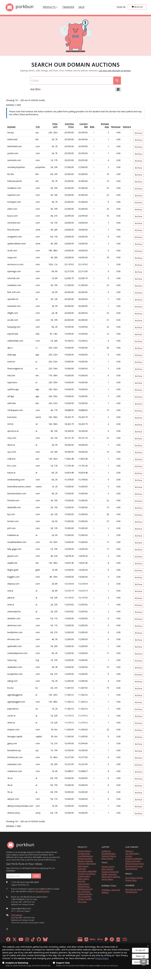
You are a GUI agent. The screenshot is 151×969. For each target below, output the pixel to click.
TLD (38, 126)
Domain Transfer (85, 899)
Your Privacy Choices (134, 878)
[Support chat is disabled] (143, 961)
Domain (11, 126)
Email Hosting (83, 884)
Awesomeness (131, 869)
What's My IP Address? (111, 876)
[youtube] (21, 940)
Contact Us (106, 851)
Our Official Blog (132, 853)
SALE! (81, 7)
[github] (39, 940)
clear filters (35, 89)
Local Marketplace (85, 856)
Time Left (55, 125)
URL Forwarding (84, 896)
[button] (7, 929)
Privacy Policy (101, 958)
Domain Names (84, 851)
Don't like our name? (133, 889)
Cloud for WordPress (86, 874)
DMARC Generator (109, 874)
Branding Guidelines (133, 858)
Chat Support (16, 915)
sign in (121, 7)
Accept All (140, 950)
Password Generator (110, 871)
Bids (92, 126)
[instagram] (27, 940)
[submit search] (117, 81)
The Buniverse (131, 892)
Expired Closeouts (85, 861)
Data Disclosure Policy (134, 863)
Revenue (115, 126)
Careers (128, 856)
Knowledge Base (42, 891)
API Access (82, 901)
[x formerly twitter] (14, 940)
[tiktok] (33, 940)
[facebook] (8, 940)
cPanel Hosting (84, 876)
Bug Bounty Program (134, 866)
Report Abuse (107, 858)
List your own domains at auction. (115, 70)
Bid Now (138, 133)
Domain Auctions (85, 858)
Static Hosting (83, 879)
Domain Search (108, 866)
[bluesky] (45, 940)
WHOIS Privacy (84, 886)
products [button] (49, 7)
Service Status (107, 879)
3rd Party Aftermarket (87, 863)
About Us (129, 851)
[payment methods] (103, 940)
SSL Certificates (84, 891)
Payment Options (109, 856)
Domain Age (105, 125)
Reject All (140, 956)
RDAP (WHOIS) (107, 869)
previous (10, 104)
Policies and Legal (132, 861)
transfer (68, 7)
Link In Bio (82, 869)
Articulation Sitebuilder (87, 871)
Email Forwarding (85, 894)
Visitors (127, 126)
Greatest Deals (84, 853)
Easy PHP (81, 881)
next (19, 104)
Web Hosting (83, 866)
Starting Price (69, 125)
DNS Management (85, 889)
